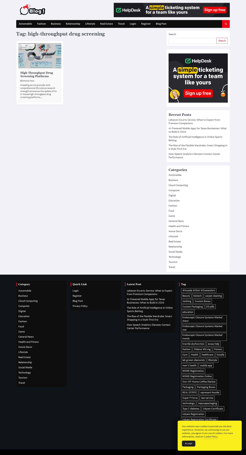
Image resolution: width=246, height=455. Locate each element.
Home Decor (176, 231)
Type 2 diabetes (190, 408)
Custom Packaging (192, 306)
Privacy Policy (80, 306)
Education (174, 200)
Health (194, 354)
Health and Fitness (179, 226)
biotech (197, 296)
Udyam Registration (193, 414)
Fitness (218, 349)
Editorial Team (28, 81)
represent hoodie (209, 392)
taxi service (207, 398)
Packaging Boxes (206, 387)
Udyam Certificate (213, 408)
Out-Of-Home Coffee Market (199, 381)
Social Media (175, 251)
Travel (121, 23)
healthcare (207, 354)
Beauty (186, 296)
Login (133, 23)
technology (188, 403)
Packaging (188, 387)
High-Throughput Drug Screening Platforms (36, 74)
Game (172, 216)
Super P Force (190, 398)
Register (146, 23)
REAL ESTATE (189, 392)
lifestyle (212, 360)
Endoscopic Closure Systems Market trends (202, 337)
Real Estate (106, 23)
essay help (213, 344)
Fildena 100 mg (202, 349)
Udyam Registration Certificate (199, 419)
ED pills (210, 306)
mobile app (206, 365)
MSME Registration (193, 371)
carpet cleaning (213, 296)
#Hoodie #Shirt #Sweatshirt (198, 290)
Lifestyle (90, 23)
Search (172, 34)
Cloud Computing (178, 185)
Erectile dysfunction (193, 344)
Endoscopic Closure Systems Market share (202, 319)
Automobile (25, 23)
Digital (172, 195)
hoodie (220, 354)
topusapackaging (207, 403)
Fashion (41, 23)
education (187, 312)
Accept (188, 443)
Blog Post (161, 23)
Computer (174, 190)
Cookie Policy (211, 436)
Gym (184, 354)
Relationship (73, 23)
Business (56, 23)
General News (176, 221)
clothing (186, 301)
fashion (186, 349)
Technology (175, 257)
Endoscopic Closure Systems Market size (202, 328)
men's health (189, 365)
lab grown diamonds (193, 360)
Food (171, 211)
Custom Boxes (203, 301)
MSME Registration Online (197, 376)
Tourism (173, 262)
